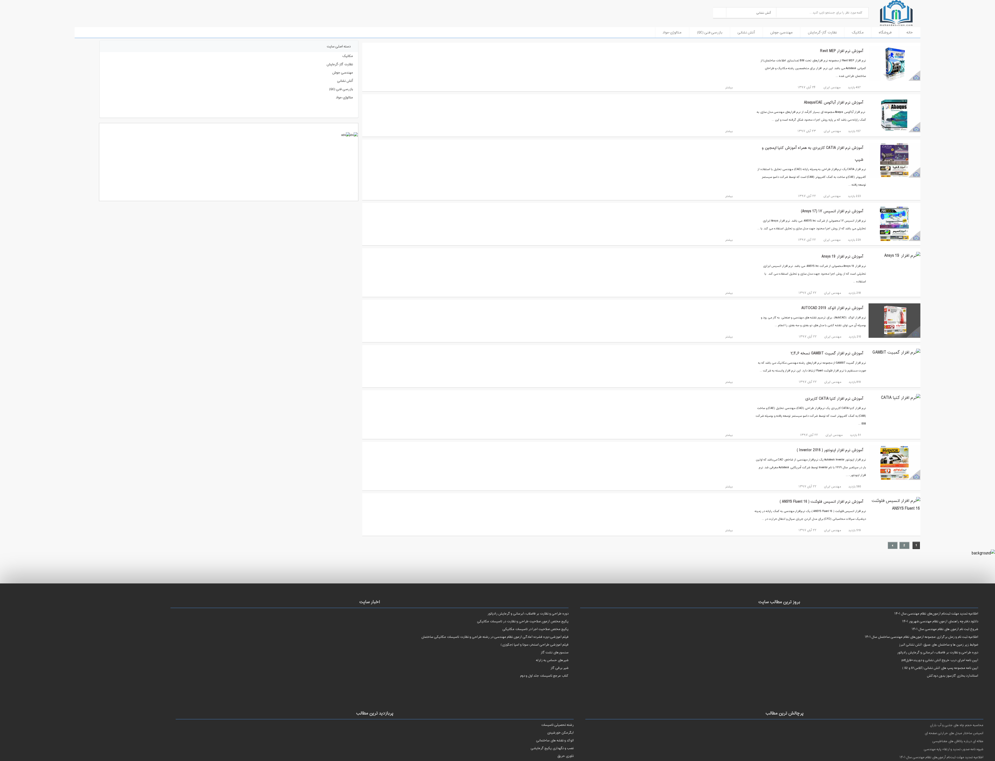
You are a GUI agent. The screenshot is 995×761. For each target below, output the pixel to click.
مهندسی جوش (781, 32)
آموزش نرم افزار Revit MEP (841, 51)
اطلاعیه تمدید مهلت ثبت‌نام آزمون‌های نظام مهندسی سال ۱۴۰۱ (941, 757)
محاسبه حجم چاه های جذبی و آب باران (956, 725)
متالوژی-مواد (672, 32)
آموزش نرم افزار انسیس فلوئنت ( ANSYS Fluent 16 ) (821, 501)
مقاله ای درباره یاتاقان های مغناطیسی (957, 741)
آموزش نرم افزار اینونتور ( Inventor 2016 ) (830, 450)
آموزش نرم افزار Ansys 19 (842, 256)
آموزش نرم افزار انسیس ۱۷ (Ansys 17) (832, 211)
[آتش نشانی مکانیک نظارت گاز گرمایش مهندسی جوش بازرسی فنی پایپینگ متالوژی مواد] (751, 12)
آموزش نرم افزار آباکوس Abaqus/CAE (833, 102)
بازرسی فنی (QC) (709, 32)
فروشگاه (885, 32)
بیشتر (728, 87)
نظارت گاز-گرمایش (822, 32)
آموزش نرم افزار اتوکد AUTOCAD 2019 (832, 308)
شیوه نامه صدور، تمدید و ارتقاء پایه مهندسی (953, 749)
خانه (909, 32)
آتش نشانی (746, 32)
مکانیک (858, 32)
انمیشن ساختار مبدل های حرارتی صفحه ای (954, 733)
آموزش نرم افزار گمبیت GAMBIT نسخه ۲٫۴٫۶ (826, 353)
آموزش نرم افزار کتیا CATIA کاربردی (834, 398)
